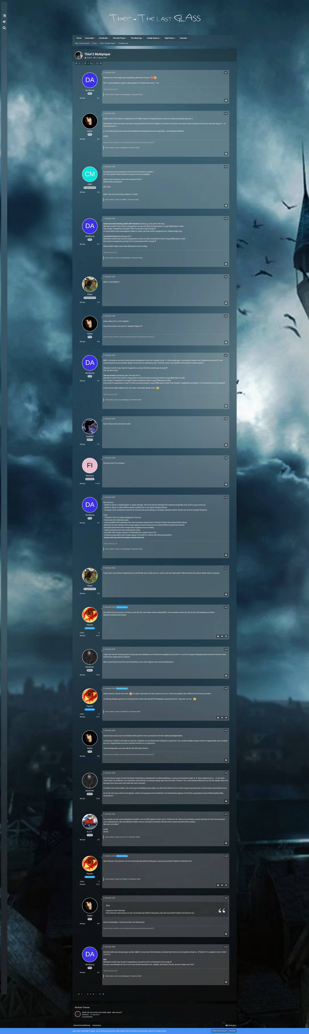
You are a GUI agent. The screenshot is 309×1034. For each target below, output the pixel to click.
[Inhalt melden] (226, 100)
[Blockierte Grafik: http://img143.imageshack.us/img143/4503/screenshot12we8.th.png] (136, 239)
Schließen (232, 1031)
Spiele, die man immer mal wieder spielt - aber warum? (102, 1012)
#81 (226, 73)
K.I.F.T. (124, 837)
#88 (226, 419)
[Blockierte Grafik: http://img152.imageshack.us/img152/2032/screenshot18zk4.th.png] (136, 378)
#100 (226, 947)
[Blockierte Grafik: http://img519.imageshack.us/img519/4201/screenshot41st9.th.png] (136, 962)
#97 (226, 814)
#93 (226, 649)
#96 (226, 773)
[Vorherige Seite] (76, 63)
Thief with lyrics (109, 89)
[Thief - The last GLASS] (154, 18)
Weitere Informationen (219, 1031)
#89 (226, 458)
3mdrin (89, 58)
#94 (226, 689)
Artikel (82, 633)
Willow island (143, 119)
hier (112, 463)
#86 (226, 316)
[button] (4, 16)
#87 (226, 355)
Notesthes (85, 1014)
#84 (226, 219)
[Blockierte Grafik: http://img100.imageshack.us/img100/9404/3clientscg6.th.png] (134, 368)
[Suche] (4, 28)
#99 (226, 898)
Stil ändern (232, 1025)
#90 (226, 497)
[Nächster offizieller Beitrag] (226, 636)
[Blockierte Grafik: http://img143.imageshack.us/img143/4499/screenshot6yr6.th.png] (135, 226)
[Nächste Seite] (100, 63)
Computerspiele (87, 1017)
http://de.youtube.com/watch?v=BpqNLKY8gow (121, 326)
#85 (226, 277)
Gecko (124, 147)
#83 (226, 167)
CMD (124, 199)
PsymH (124, 711)
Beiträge (82, 98)
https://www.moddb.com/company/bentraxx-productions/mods (127, 142)
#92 (226, 607)
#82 (226, 114)
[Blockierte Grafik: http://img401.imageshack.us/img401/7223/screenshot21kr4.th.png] (190, 383)
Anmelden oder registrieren (4, 22)
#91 (226, 568)
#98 (226, 856)
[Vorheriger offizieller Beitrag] (222, 636)
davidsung (125, 94)
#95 (226, 731)
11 (97, 63)
